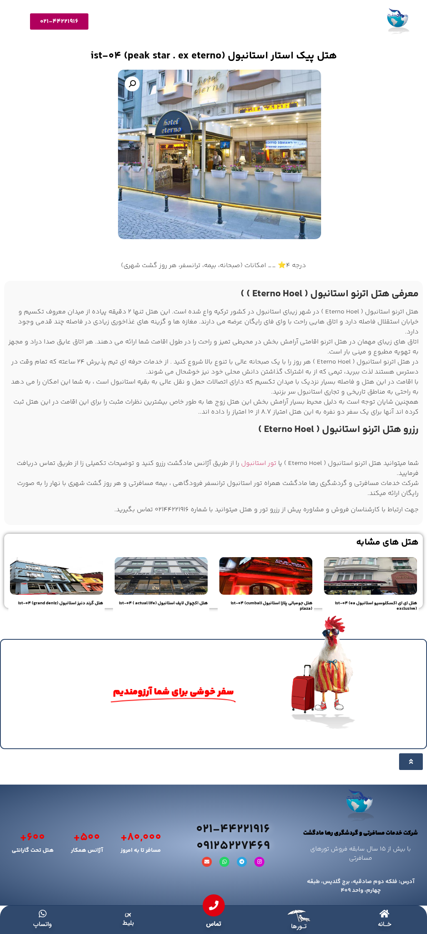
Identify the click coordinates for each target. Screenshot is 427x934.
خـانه (384, 924)
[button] (132, 83)
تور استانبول (258, 463)
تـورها (298, 926)
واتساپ (42, 924)
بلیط (128, 923)
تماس (213, 924)
